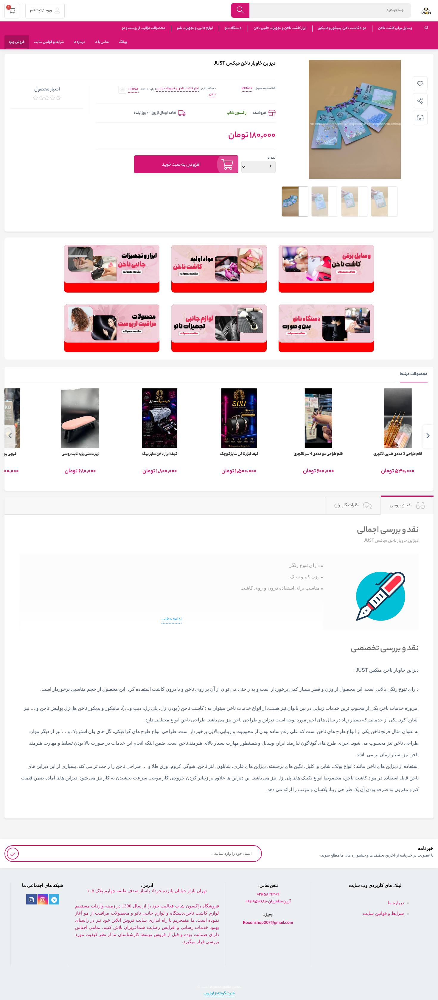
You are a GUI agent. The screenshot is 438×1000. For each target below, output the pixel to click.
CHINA (133, 89)
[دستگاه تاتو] (326, 328)
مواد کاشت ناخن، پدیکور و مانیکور (342, 28)
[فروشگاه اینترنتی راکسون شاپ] (426, 10)
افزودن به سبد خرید (181, 165)
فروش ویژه (16, 42)
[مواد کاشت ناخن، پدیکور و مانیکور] (219, 269)
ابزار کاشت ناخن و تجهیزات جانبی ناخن (280, 28)
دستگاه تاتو (233, 28)
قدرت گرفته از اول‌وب (219, 993)
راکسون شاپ (236, 113)
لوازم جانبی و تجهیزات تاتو (195, 28)
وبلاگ (123, 42)
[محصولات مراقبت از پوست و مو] (111, 328)
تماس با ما (102, 42)
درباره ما (79, 42)
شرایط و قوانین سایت (49, 42)
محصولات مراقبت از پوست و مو (143, 28)
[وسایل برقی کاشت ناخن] (326, 269)
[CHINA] (122, 90)
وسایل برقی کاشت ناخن (395, 28)
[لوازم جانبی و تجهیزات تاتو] (219, 328)
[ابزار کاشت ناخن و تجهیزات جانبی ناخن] (111, 269)
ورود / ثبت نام (41, 10)
